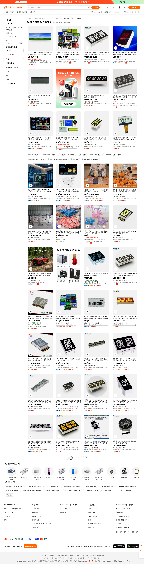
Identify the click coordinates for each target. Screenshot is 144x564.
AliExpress (44, 555)
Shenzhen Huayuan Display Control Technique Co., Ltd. (40, 103)
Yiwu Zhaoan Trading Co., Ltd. (93, 241)
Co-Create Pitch (9, 512)
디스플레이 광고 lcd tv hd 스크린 (58, 159)
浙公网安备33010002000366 (104, 561)
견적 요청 (63, 512)
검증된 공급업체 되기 (122, 520)
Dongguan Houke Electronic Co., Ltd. (124, 61)
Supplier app (71, 546)
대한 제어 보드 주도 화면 (68, 155)
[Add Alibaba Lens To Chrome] (30, 546)
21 (94, 458)
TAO (87, 555)
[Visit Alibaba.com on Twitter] (125, 532)
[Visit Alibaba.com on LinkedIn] (121, 532)
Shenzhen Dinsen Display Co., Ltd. (66, 148)
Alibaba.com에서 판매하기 (124, 509)
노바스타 (10, 495)
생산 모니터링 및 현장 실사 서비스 (42, 523)
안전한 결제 (35, 509)
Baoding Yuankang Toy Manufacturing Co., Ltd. (125, 198)
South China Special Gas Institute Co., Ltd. (40, 239)
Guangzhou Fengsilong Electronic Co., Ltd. (96, 146)
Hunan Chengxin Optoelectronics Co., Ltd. (40, 198)
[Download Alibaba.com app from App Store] (119, 546)
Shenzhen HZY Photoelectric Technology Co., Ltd (40, 146)
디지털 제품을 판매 (91, 486)
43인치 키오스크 (107, 490)
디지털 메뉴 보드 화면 (107, 486)
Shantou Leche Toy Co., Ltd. (36, 282)
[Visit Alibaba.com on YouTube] (133, 532)
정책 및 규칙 (35, 527)
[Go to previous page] (67, 458)
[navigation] (15, 238)
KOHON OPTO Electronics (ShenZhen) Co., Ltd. (96, 61)
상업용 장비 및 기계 (40, 18)
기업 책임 (7, 516)
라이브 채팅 (91, 512)
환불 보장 (35, 512)
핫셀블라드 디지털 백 (92, 490)
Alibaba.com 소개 (9, 504)
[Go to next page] (98, 458)
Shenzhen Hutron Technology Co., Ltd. (67, 198)
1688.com (52, 555)
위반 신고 (91, 527)
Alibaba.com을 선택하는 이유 (13, 509)
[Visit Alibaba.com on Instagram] (129, 532)
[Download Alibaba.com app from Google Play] (133, 546)
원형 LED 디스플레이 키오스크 (37, 486)
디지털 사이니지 (54, 18)
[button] (89, 7)
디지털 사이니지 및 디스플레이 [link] (71, 18)
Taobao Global (80, 555)
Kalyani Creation (61, 239)
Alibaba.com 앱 (88, 546)
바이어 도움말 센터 (94, 509)
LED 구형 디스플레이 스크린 (73, 490)
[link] (141, 545)
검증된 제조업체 (65, 509)
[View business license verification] (90, 561)
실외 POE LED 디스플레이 (124, 490)
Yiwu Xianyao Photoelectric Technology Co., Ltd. (125, 146)
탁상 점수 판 (83, 155)
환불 (89, 520)
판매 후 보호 (35, 520)
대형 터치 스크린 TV (50, 155)
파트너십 (118, 523)
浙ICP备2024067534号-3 (122, 561)
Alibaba (29, 18)
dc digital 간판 (54, 486)
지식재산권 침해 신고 (94, 523)
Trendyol (93, 555)
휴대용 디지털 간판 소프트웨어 (72, 486)
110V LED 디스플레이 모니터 (15, 486)
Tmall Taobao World (62, 555)
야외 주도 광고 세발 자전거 (37, 159)
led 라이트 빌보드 (35, 155)
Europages (100, 555)
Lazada (72, 555)
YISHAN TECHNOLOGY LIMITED (94, 198)
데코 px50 (75, 159)
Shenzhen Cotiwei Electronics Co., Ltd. (39, 62)
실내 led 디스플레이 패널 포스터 (127, 486)
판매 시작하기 (120, 512)
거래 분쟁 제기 (92, 516)
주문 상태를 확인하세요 (123, 516)
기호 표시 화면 (96, 155)
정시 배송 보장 (36, 516)
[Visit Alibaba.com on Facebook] (117, 532)
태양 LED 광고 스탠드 (14, 490)
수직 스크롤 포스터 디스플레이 (33, 490)
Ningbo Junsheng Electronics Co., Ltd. (96, 103)
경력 (5, 520)
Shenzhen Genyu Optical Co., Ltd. (66, 61)
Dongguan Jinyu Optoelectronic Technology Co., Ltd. (125, 105)
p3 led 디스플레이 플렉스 (53, 490)
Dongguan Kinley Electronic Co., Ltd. (124, 239)
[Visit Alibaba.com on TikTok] (137, 532)
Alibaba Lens (15, 546)
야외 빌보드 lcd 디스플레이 (91, 159)
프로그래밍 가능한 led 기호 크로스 (115, 155)
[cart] (114, 8)
